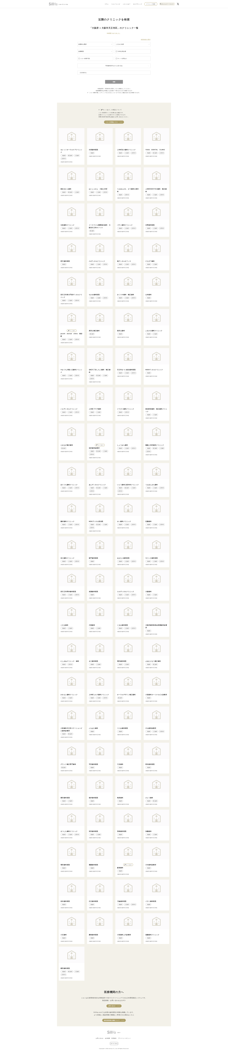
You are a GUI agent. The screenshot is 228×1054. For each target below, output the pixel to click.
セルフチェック (137, 4)
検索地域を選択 (146, 39)
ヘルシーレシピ (115, 4)
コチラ (123, 1000)
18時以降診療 (122, 51)
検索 (114, 82)
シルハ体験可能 (85, 58)
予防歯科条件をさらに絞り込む (114, 65)
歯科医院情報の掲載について (112, 1020)
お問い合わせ (111, 1006)
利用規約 (114, 1038)
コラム (106, 4)
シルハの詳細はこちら (112, 122)
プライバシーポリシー (124, 1038)
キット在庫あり (122, 58)
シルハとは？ (126, 4)
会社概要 (107, 1038)
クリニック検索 (150, 4)
